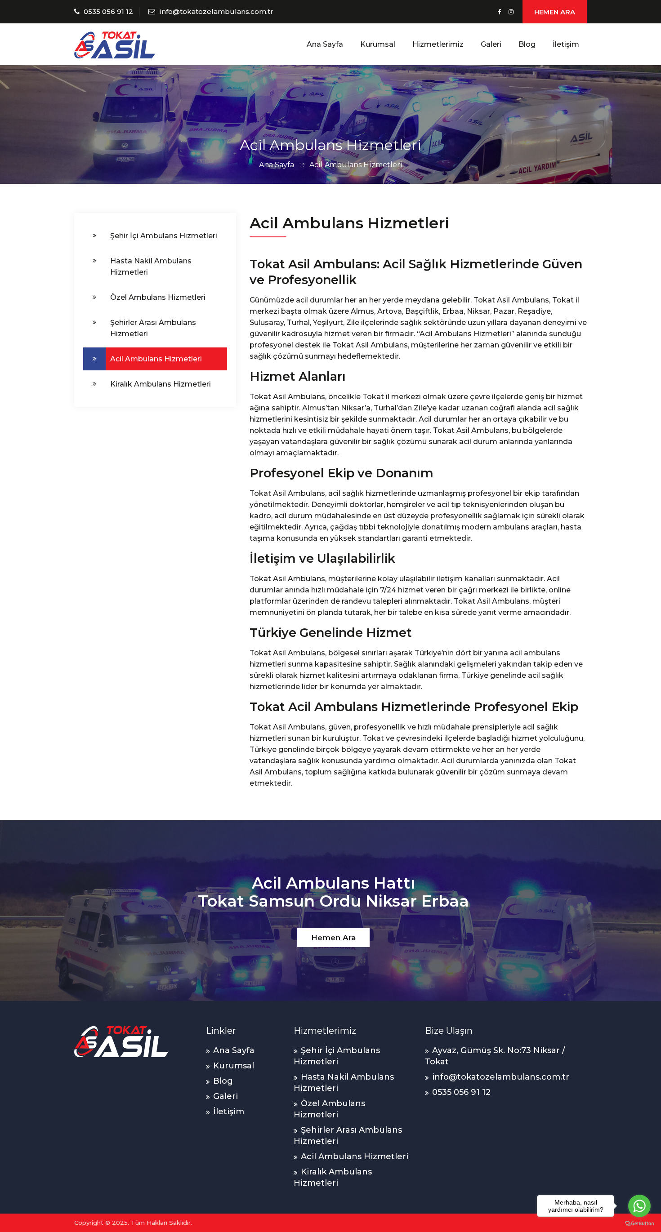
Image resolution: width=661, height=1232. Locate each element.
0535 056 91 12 (108, 11)
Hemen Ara (333, 937)
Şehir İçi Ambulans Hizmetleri (163, 235)
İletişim (566, 44)
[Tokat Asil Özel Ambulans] (114, 44)
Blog (527, 44)
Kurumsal (377, 44)
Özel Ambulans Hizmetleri (157, 297)
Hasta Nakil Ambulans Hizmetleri (151, 266)
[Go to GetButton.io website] (639, 1223)
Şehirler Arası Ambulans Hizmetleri (153, 328)
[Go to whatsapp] (639, 1206)
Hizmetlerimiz (438, 44)
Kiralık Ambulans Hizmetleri (160, 384)
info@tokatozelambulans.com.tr (216, 11)
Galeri (491, 44)
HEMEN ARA (554, 12)
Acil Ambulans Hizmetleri (156, 359)
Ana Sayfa (325, 44)
